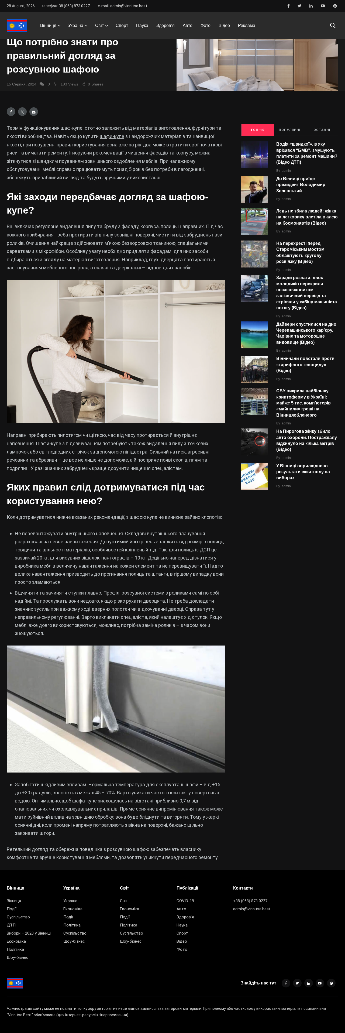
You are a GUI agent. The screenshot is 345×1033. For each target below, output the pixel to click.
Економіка (16, 941)
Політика (15, 949)
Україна (75, 25)
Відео (224, 25)
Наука (142, 25)
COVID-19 (185, 900)
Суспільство (18, 917)
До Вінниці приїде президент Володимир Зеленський (300, 184)
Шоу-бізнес (17, 957)
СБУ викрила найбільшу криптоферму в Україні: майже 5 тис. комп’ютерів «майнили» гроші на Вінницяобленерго (303, 403)
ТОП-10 (257, 130)
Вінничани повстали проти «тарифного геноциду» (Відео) (305, 364)
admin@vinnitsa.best (251, 909)
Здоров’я (165, 25)
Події (11, 909)
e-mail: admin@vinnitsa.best (122, 6)
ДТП (11, 925)
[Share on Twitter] (22, 111)
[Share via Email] (33, 111)
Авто (187, 25)
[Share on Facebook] (11, 111)
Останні (321, 130)
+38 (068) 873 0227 (250, 900)
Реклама (246, 25)
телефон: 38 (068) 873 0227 (66, 6)
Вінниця (48, 25)
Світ (99, 25)
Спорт (122, 25)
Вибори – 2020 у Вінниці (29, 933)
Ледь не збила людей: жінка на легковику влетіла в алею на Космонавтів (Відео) (307, 217)
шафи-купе (112, 136)
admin (286, 171)
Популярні (290, 130)
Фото (206, 25)
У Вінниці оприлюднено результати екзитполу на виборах (303, 472)
